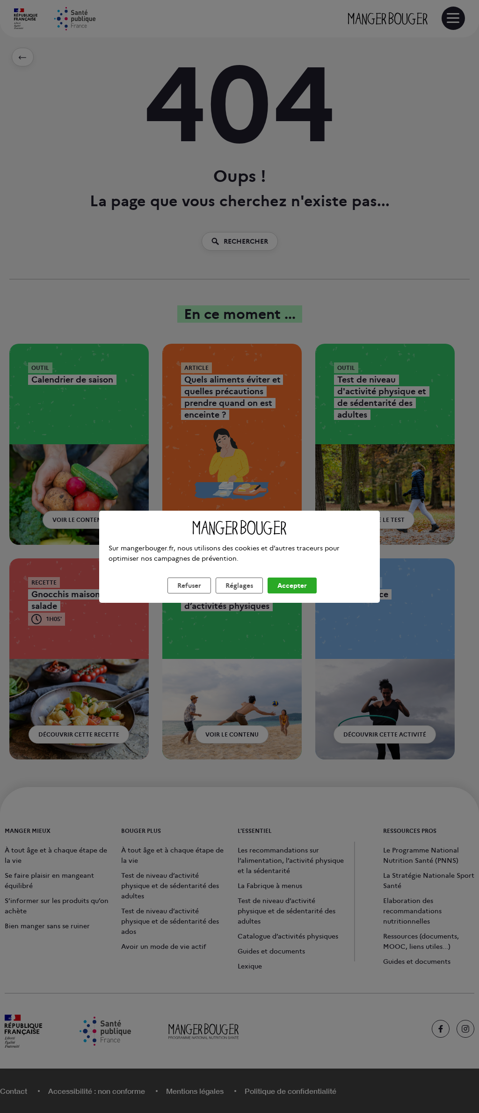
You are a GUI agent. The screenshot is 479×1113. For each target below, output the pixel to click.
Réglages (239, 585)
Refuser (189, 585)
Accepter (292, 585)
